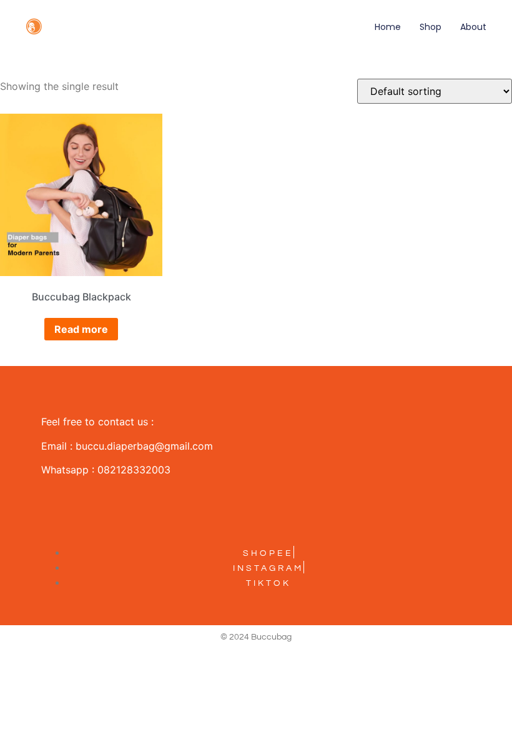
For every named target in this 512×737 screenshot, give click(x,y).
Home (388, 27)
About (473, 27)
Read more (81, 329)
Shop (430, 27)
